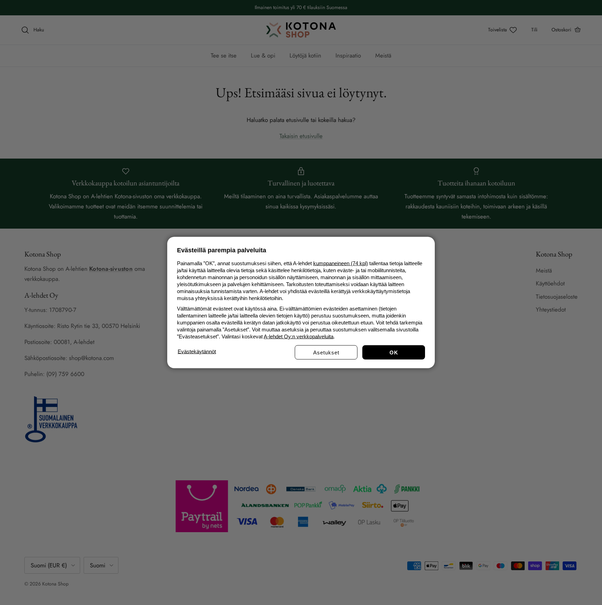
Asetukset (326, 352)
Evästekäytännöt (197, 351)
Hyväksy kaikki (393, 352)
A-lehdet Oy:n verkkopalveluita (298, 336)
